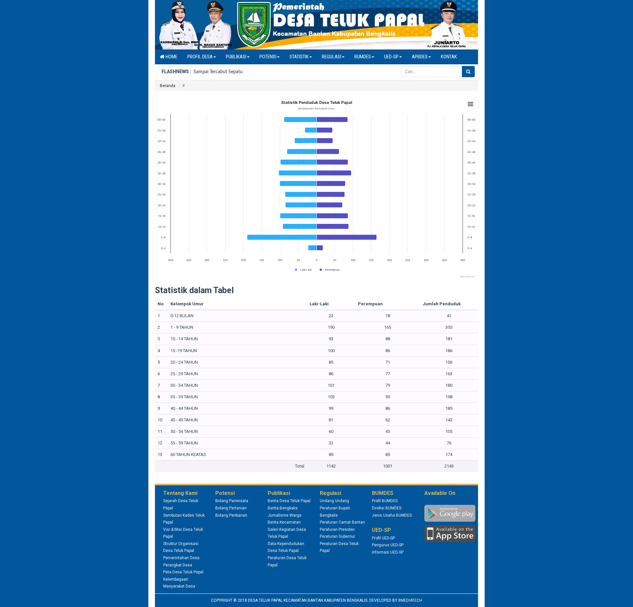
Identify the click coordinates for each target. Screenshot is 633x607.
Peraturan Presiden (337, 529)
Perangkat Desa (177, 565)
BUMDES (362, 57)
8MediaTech (410, 600)
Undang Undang (334, 501)
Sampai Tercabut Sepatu (218, 72)
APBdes (420, 57)
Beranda (167, 85)
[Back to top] (621, 595)
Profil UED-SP (383, 538)
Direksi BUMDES (386, 508)
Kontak (449, 57)
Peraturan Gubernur (337, 536)
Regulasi (331, 57)
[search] (468, 71)
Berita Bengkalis (283, 508)
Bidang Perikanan (231, 515)
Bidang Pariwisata (231, 501)
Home (171, 57)
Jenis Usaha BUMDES (392, 515)
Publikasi (236, 57)
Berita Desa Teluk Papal (289, 501)
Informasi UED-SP (388, 552)
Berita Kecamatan (284, 522)
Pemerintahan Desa (181, 558)
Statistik (299, 57)
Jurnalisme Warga (284, 515)
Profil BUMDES (385, 501)
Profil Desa (200, 57)
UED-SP (391, 57)
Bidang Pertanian (231, 508)
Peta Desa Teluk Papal (183, 572)
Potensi (267, 57)
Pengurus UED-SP (388, 545)
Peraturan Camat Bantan (342, 522)
